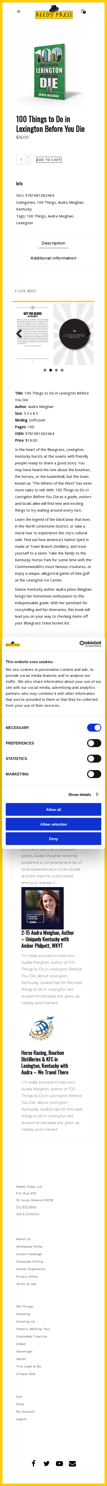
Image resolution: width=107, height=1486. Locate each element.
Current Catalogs (29, 1254)
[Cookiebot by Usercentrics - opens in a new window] (79, 644)
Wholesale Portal (29, 1246)
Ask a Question (28, 1213)
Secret (21, 1359)
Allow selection (53, 824)
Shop (20, 1404)
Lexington (24, 222)
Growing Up (25, 1321)
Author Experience (31, 1269)
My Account (25, 1411)
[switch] (94, 743)
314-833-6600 (26, 1207)
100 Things (46, 202)
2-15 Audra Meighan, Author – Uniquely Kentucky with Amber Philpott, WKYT (47, 939)
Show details (79, 794)
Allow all (53, 809)
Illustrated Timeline (31, 1336)
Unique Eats (25, 1374)
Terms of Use (26, 1284)
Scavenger (24, 1351)
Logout (21, 1419)
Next (86, 334)
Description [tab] (53, 243)
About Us (23, 1239)
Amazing (23, 1314)
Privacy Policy (27, 1276)
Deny (53, 839)
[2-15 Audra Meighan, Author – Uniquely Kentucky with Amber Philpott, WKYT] (53, 908)
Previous (21, 334)
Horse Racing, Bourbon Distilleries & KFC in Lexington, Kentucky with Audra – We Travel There (44, 1062)
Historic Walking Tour (33, 1329)
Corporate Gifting (29, 1261)
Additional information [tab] (54, 258)
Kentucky (24, 208)
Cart (19, 1396)
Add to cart (49, 160)
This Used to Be (28, 1366)
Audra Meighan (70, 202)
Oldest (21, 1344)
